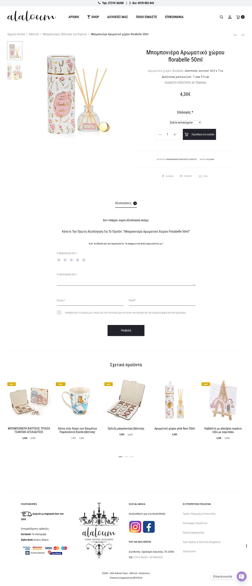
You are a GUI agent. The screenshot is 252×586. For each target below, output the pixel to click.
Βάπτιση (34, 34)
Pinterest (188, 176)
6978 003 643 (146, 3)
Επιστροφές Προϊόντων (195, 523)
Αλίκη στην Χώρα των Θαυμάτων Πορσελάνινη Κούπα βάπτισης (77, 430)
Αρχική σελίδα (16, 34)
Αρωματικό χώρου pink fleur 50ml (174, 428)
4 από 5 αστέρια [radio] (78, 259)
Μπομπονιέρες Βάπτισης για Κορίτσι (65, 34)
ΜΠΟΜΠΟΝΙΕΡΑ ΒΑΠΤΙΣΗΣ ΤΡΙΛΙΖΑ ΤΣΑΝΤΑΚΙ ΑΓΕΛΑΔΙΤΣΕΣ (29, 430)
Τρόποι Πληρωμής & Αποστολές (199, 513)
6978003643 (156, 557)
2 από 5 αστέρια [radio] (66, 259)
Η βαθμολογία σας (67, 253)
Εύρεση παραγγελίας (193, 532)
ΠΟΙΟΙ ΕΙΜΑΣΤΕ (146, 17)
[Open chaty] (242, 576)
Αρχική (73, 17)
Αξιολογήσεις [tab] (125, 203)
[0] (238, 17)
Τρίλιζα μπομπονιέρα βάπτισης (126, 428)
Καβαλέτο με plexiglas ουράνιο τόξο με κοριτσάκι (223, 430)
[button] (160, 134)
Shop (95, 17)
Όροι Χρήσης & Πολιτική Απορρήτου (201, 541)
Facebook (169, 176)
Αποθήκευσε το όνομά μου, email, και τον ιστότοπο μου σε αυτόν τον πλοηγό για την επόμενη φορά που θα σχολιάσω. (125, 312)
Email (205, 176)
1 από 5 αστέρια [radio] (59, 259)
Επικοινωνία (174, 17)
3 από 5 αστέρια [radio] (72, 259)
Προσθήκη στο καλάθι (202, 134)
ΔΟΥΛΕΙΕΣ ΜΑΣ (117, 17)
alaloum (210, 159)
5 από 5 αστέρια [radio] (84, 259)
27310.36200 (140, 557)
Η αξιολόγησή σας (67, 274)
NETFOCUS (137, 578)
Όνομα (61, 300)
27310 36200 (116, 3)
